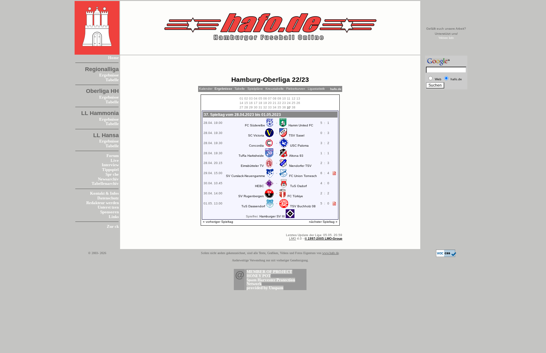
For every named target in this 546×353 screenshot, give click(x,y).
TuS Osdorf (298, 186)
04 (256, 98)
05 (260, 98)
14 (241, 103)
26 (298, 103)
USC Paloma (299, 145)
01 (241, 98)
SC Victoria (256, 135)
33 (270, 107)
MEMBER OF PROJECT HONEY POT (269, 274)
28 (246, 107)
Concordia (256, 145)
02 (246, 98)
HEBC (259, 186)
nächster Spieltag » (323, 221)
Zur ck (113, 226)
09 (279, 98)
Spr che (112, 174)
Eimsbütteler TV (252, 165)
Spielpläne (255, 88)
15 (246, 103)
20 (270, 103)
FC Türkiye (295, 196)
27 (241, 107)
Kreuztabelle (274, 88)
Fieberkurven (295, 88)
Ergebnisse (109, 75)
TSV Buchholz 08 (303, 206)
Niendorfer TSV (300, 165)
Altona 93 (296, 155)
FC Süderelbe (255, 125)
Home (113, 58)
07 (270, 98)
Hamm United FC (300, 125)
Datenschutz (108, 198)
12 (293, 98)
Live (115, 160)
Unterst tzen (108, 207)
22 (279, 103)
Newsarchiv (108, 179)
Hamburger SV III (272, 216)
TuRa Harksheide (251, 155)
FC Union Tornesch (303, 176)
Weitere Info (446, 38)
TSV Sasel (296, 135)
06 (265, 98)
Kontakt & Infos (104, 193)
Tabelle (112, 80)
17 (256, 103)
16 (251, 103)
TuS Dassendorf (253, 206)
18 (260, 103)
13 (298, 98)
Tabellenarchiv (105, 183)
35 (279, 107)
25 (293, 103)
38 (293, 107)
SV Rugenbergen (251, 196)
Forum (112, 156)
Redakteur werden (102, 203)
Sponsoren (109, 212)
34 (274, 107)
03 (251, 98)
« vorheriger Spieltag (218, 221)
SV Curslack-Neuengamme (245, 176)
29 (251, 107)
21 (274, 103)
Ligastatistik (316, 88)
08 (274, 98)
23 (284, 103)
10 (284, 98)
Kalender (205, 88)
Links (114, 217)
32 (265, 107)
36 (284, 107)
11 (288, 98)
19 (265, 103)
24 (289, 103)
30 (256, 107)
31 (260, 107)
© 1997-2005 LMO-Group (323, 238)
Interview (110, 165)
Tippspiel (110, 169)
